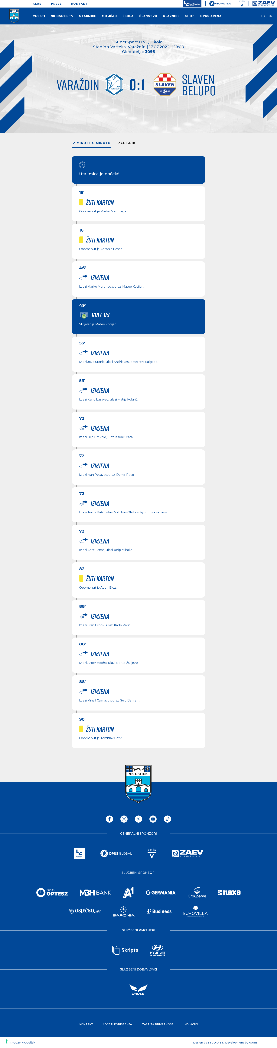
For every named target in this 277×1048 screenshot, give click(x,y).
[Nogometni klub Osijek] (9, 16)
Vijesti (39, 16)
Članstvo (148, 16)
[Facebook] (109, 819)
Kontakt (79, 3)
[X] (138, 819)
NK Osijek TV (62, 16)
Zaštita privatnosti (158, 1024)
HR (263, 16)
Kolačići (191, 1024)
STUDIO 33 (215, 1042)
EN (270, 16)
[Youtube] (153, 819)
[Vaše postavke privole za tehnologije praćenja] (6, 1041)
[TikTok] (167, 819)
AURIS (253, 1042)
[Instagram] (124, 819)
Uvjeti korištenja (117, 1024)
